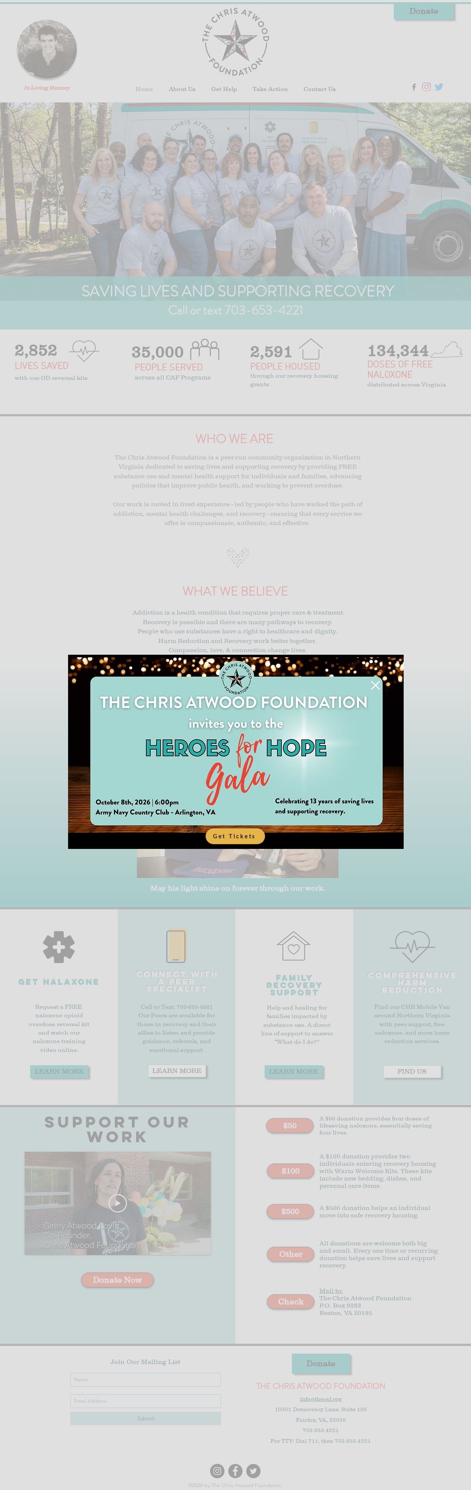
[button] (375, 685)
